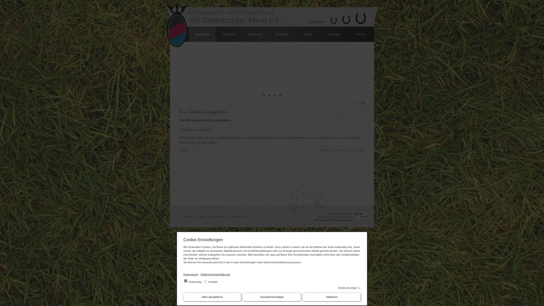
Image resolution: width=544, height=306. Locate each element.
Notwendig (195, 281)
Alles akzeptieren (212, 297)
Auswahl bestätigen (272, 297)
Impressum (190, 274)
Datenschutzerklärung (215, 274)
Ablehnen (331, 297)
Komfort (212, 281)
